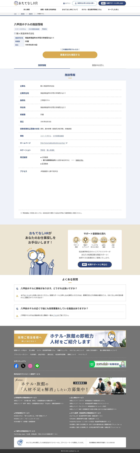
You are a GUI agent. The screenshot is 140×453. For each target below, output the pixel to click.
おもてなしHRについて (70, 9)
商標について (72, 354)
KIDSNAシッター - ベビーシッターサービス (26, 419)
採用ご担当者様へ (92, 350)
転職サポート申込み (20, 350)
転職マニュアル (62, 350)
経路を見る (79, 160)
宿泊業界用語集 (60, 354)
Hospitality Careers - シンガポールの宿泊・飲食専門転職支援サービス (90, 421)
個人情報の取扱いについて (108, 350)
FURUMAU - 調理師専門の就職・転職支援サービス (84, 419)
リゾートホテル (20, 29)
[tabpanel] (70, 147)
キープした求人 (113, 9)
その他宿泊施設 (34, 29)
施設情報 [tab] (42, 65)
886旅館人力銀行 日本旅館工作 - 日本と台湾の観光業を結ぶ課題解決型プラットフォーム (96, 424)
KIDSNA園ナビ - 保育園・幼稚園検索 (24, 421)
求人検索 (27, 9)
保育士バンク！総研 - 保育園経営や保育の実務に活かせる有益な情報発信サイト (93, 409)
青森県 (22, 14)
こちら (27, 295)
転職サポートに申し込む (112, 3)
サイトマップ (82, 354)
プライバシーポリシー (21, 354)
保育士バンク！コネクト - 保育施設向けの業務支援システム (87, 400)
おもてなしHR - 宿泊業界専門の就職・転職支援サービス (86, 416)
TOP (15, 14)
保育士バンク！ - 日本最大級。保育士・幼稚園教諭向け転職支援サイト (35, 400)
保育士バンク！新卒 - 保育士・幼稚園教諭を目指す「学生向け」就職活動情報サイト (39, 403)
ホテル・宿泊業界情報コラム (92, 9)
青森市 (30, 14)
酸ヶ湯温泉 (50, 150)
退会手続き (41, 354)
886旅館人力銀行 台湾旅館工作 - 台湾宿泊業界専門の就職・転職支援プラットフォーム (95, 427)
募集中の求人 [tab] (98, 65)
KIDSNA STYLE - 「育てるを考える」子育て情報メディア (30, 416)
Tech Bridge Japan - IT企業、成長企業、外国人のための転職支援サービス (36, 434)
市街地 (44, 29)
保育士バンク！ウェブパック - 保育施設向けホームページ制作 (88, 406)
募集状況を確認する (70, 54)
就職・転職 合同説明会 (48, 9)
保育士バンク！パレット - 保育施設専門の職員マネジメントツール (89, 403)
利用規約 (33, 354)
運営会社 (50, 354)
